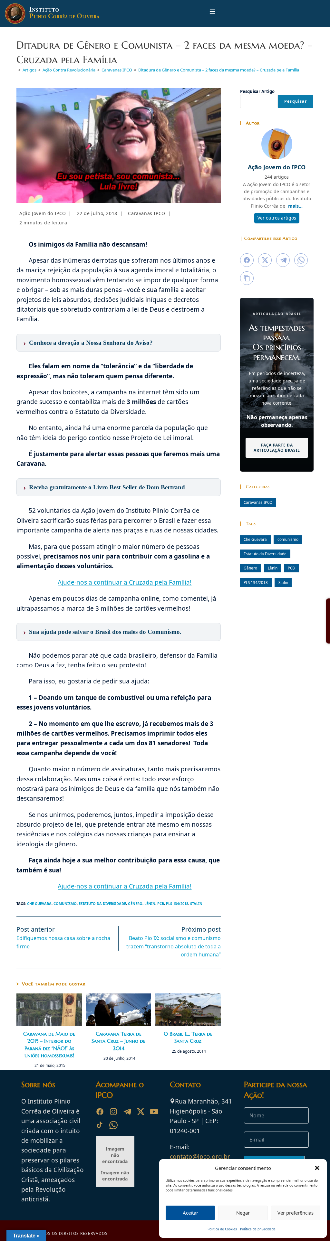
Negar (243, 1212)
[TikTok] (100, 1125)
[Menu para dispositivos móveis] (212, 13)
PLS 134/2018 (177, 903)
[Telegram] (127, 1111)
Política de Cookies (222, 1229)
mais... (295, 206)
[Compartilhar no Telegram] (283, 260)
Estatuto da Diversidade (102, 903)
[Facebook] (100, 1111)
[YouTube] (154, 1111)
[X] (140, 1111)
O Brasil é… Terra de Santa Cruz (188, 1037)
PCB (160, 903)
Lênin (149, 903)
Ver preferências (295, 1212)
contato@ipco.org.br (200, 1156)
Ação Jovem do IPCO (42, 213)
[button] (317, 1168)
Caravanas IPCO (146, 213)
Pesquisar (295, 101)
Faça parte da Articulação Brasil (277, 447)
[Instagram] (113, 1111)
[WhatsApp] (113, 1125)
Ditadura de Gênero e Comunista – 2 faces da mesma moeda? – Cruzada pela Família (218, 70)
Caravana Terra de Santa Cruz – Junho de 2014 (118, 1040)
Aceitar (190, 1212)
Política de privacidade (258, 1229)
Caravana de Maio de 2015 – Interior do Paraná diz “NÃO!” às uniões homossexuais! (49, 1044)
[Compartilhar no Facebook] (247, 260)
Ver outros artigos (276, 218)
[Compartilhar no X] (265, 260)
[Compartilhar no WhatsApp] (301, 260)
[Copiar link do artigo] (247, 278)
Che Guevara (39, 903)
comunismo (65, 903)
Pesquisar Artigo (257, 91)
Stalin (196, 903)
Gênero (135, 903)
